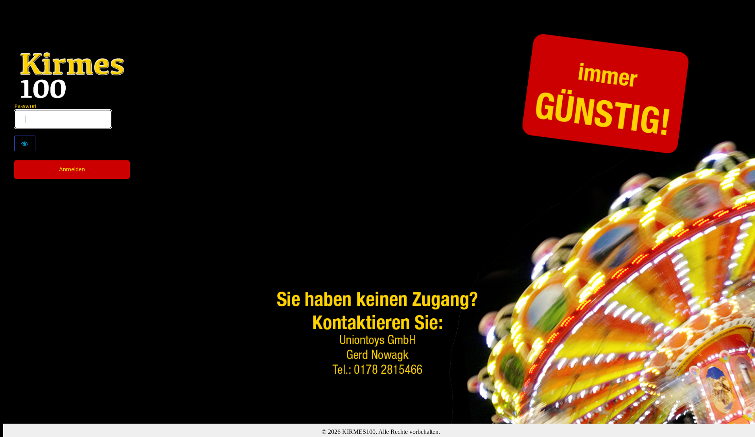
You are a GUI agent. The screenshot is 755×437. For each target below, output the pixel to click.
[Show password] (24, 143)
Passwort (25, 106)
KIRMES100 (72, 75)
